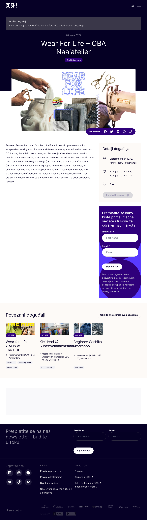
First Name (108, 231)
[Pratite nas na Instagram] (19, 472)
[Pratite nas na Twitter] (9, 482)
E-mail (106, 246)
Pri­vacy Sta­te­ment (110, 291)
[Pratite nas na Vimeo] (28, 482)
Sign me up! (112, 266)
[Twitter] (112, 131)
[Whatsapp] (124, 131)
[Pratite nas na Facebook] (28, 472)
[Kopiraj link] (130, 131)
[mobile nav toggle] (140, 5)
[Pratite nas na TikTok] (19, 482)
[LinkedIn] (118, 131)
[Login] (133, 5)
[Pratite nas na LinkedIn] (9, 472)
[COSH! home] (11, 5)
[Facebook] (105, 131)
